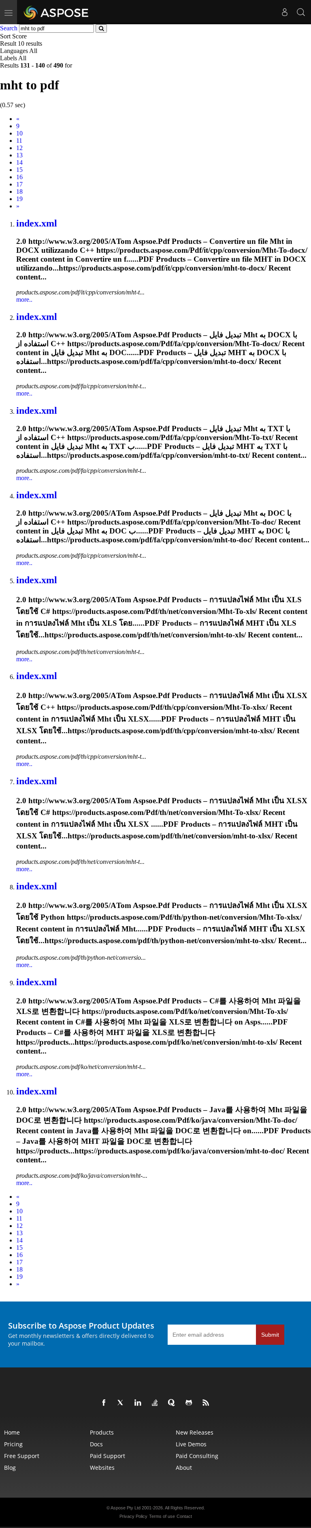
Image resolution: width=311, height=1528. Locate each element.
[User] (285, 12)
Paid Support (107, 1456)
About (184, 1467)
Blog (10, 1467)
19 (19, 198)
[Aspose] (56, 12)
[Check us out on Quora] (173, 1403)
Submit (270, 1334)
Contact (184, 1516)
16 (19, 177)
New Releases (194, 1432)
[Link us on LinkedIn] (139, 1403)
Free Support (21, 1456)
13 (19, 155)
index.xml (36, 223)
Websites (102, 1467)
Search (8, 28)
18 (19, 191)
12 (19, 147)
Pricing (13, 1444)
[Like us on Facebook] (105, 1403)
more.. (24, 299)
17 (19, 184)
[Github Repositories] (190, 1403)
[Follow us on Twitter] (122, 1403)
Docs (96, 1444)
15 (19, 169)
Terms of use (162, 1516)
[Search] (301, 12)
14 (19, 162)
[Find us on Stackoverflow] (156, 1403)
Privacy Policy (133, 1516)
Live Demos (191, 1444)
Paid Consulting (197, 1456)
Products (102, 1432)
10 (19, 133)
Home (12, 1432)
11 (19, 140)
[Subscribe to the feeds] (207, 1403)
